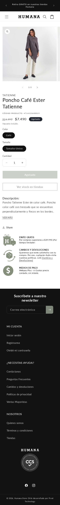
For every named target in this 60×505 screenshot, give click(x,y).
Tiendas (11, 438)
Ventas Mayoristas (17, 401)
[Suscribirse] (49, 310)
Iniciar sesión (14, 335)
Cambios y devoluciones (20, 386)
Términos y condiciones (20, 430)
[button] (6, 16)
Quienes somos (15, 423)
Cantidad (6, 156)
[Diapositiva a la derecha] (37, 87)
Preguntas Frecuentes (19, 379)
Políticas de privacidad (19, 394)
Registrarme (13, 342)
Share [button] (9, 227)
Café (10, 136)
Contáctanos (14, 371)
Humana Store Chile (23, 498)
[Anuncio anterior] (6, 5)
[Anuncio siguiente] (54, 5)
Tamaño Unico (16, 149)
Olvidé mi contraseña (18, 350)
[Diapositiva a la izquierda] (22, 87)
